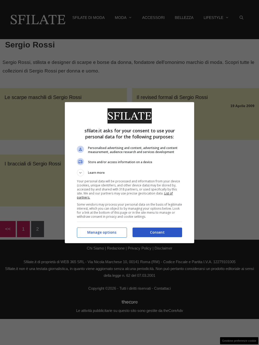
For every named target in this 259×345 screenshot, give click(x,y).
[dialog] (129, 172)
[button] (129, 172)
